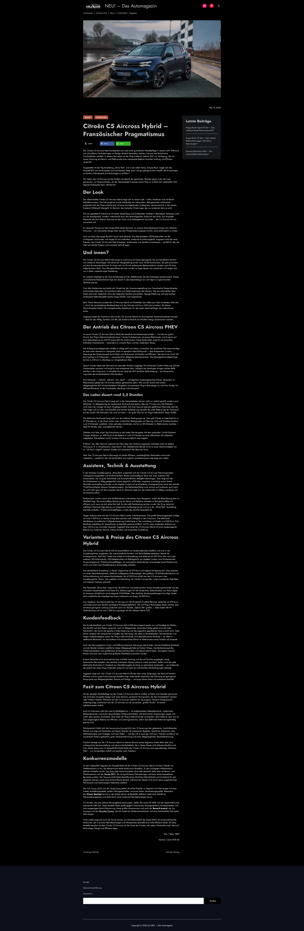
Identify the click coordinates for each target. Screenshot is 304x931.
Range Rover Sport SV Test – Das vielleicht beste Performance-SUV (200, 129)
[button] (91, 144)
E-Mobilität (122, 13)
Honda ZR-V (110, 774)
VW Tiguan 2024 (94, 788)
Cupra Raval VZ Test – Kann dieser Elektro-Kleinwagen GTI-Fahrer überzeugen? (201, 141)
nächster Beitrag (172, 852)
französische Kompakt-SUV (120, 728)
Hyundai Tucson (106, 811)
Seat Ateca (110, 771)
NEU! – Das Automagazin (131, 5)
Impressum (87, 893)
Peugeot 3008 (109, 777)
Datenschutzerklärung (92, 887)
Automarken (88, 13)
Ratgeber (133, 13)
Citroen (88, 117)
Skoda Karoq (115, 788)
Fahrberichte (101, 13)
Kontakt (86, 882)
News (112, 13)
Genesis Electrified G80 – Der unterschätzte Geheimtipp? (199, 153)
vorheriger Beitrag (91, 852)
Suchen (213, 900)
